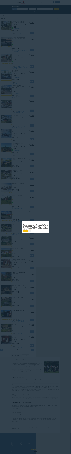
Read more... (31, 229)
